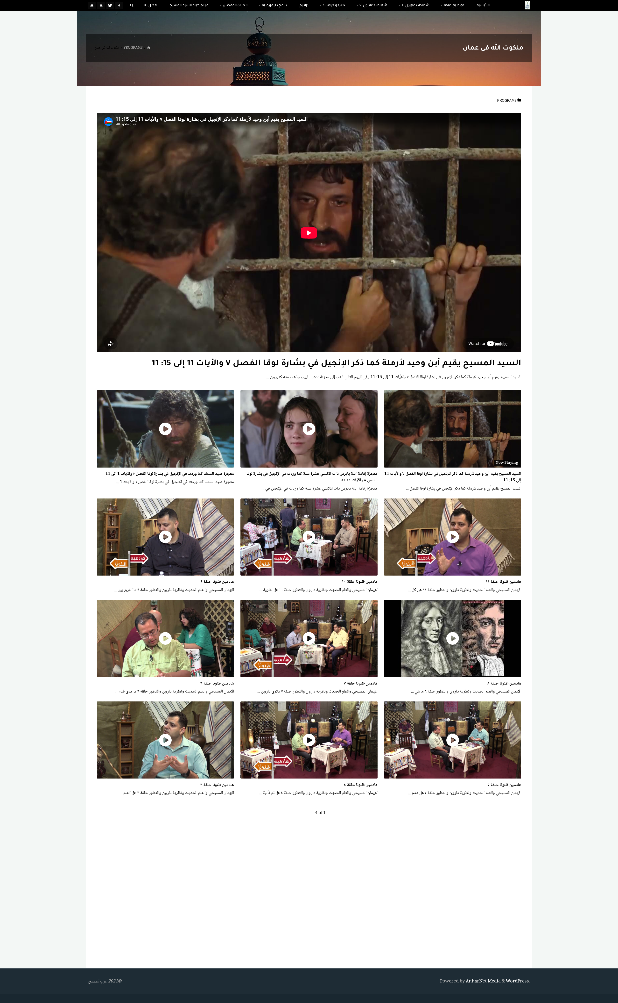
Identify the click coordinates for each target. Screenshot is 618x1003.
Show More (254, 377)
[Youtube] (101, 5)
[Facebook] (119, 5)
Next (299, 813)
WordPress (517, 981)
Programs (133, 48)
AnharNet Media (483, 981)
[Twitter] (110, 5)
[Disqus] (309, 893)
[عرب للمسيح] (527, 5)
